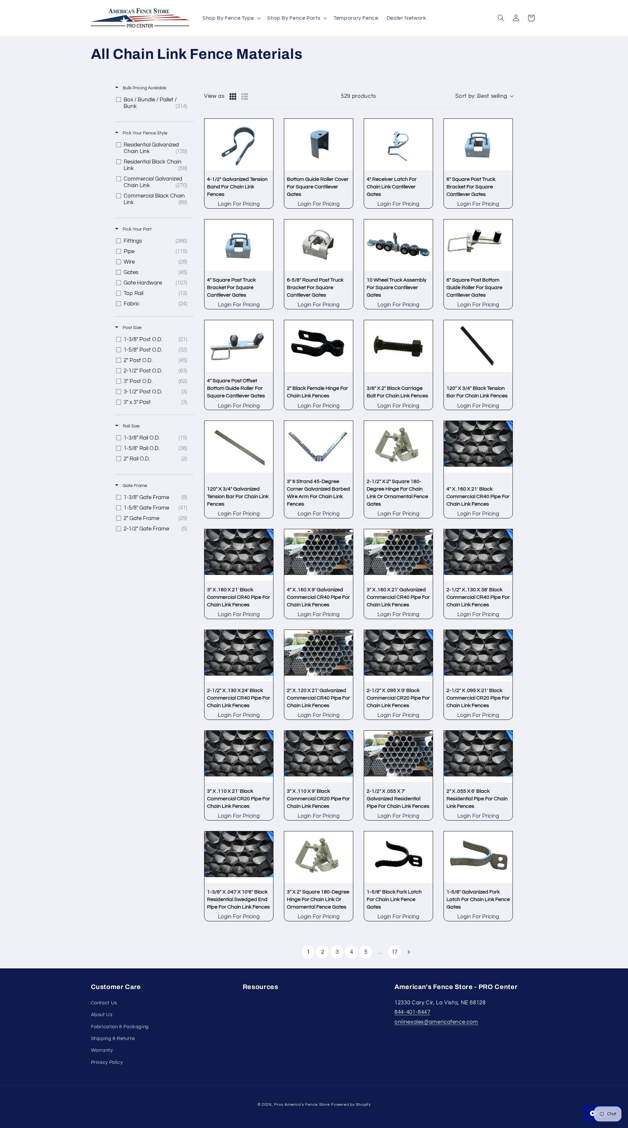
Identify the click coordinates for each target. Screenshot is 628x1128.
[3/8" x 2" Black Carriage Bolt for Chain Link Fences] (398, 346)
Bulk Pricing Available (144, 88)
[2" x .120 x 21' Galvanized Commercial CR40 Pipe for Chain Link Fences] (318, 656)
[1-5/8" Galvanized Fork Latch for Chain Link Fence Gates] (478, 857)
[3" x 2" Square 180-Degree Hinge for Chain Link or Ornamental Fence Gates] (318, 857)
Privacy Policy (107, 1062)
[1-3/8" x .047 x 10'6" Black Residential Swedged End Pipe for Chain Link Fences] (238, 857)
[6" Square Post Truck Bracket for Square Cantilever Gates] (478, 144)
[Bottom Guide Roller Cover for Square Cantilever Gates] (318, 144)
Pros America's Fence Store (302, 1104)
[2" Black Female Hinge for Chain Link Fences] (318, 346)
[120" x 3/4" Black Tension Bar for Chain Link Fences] (478, 346)
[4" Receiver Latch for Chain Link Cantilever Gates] (398, 144)
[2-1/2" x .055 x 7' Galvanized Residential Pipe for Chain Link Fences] (398, 756)
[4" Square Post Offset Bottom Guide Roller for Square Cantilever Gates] (238, 346)
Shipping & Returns (113, 1038)
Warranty (102, 1050)
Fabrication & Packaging (120, 1026)
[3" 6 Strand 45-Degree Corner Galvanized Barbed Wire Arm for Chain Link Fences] (318, 447)
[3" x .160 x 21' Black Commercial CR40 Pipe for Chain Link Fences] (238, 555)
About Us (102, 1014)
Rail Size (131, 426)
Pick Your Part (137, 229)
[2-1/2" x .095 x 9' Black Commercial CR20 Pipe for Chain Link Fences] (398, 656)
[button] (230, 17)
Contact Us (104, 1002)
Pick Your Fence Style (144, 133)
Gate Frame (134, 485)
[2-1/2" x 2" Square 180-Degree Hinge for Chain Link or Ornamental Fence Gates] (398, 447)
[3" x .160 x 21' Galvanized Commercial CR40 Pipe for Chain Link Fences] (398, 555)
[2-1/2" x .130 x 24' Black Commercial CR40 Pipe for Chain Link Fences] (238, 656)
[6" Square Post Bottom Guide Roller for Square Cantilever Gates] (478, 245)
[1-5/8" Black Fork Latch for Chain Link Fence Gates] (398, 857)
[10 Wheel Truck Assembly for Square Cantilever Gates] (398, 245)
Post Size (132, 327)
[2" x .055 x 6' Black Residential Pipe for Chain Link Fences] (478, 756)
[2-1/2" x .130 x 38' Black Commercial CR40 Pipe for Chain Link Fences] (478, 555)
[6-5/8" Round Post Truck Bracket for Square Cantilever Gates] (318, 245)
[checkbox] (153, 103)
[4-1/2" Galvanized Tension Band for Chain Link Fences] (238, 144)
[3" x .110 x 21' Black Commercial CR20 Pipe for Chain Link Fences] (238, 756)
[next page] (408, 952)
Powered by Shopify (351, 1104)
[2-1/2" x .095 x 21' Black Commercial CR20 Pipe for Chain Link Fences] (478, 656)
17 (394, 952)
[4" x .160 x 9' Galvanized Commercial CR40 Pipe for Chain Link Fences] (318, 555)
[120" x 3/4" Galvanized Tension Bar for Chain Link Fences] (238, 447)
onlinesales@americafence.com (436, 1022)
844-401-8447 (412, 1012)
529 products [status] (358, 96)
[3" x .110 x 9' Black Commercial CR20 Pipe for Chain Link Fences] (318, 756)
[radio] (233, 96)
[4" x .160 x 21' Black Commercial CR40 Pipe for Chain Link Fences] (478, 447)
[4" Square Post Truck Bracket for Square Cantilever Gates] (238, 245)
